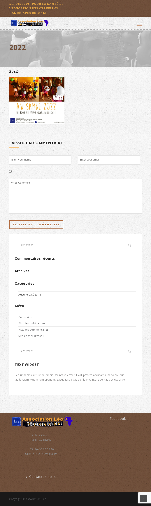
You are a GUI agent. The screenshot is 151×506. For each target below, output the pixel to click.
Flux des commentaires (33, 329)
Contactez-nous (42, 476)
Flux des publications (31, 323)
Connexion (25, 317)
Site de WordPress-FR (32, 336)
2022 (13, 71)
